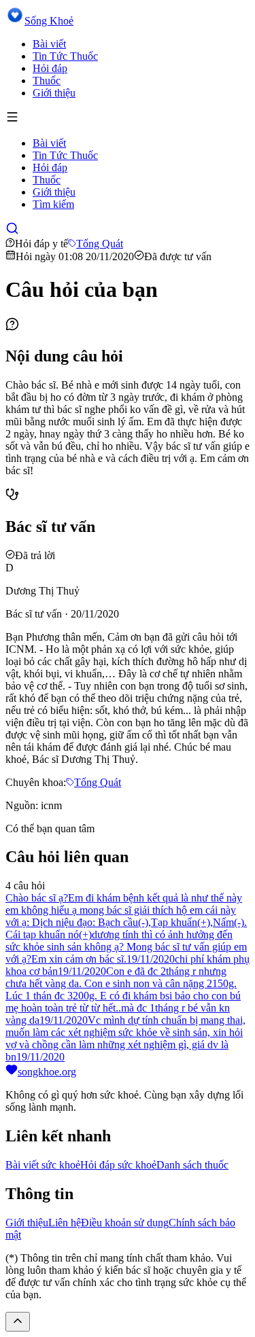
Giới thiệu (54, 93)
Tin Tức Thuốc (65, 56)
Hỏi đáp (50, 68)
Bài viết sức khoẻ (42, 1165)
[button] (127, 118)
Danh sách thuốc (192, 1165)
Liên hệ (64, 1222)
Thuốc (47, 80)
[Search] (12, 231)
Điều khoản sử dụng (125, 1222)
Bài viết (49, 44)
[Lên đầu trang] (17, 1322)
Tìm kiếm (53, 204)
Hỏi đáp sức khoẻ (118, 1165)
